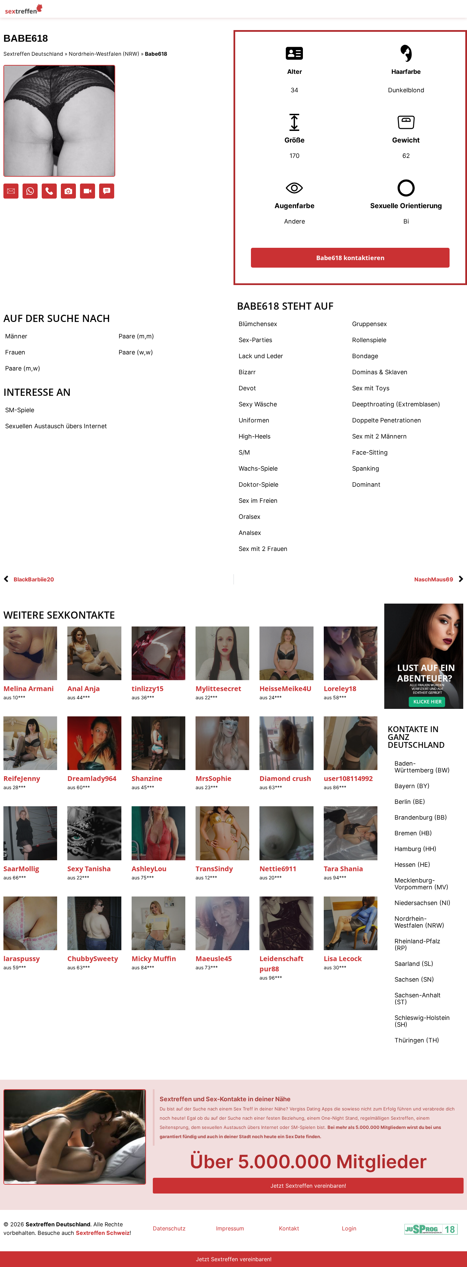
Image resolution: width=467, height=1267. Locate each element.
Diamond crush (285, 778)
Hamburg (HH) (416, 848)
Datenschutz (169, 1228)
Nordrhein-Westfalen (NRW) (104, 54)
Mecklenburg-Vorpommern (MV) (422, 884)
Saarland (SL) (414, 963)
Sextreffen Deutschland (33, 54)
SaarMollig (21, 868)
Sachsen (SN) (414, 979)
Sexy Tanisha (89, 868)
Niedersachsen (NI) (423, 902)
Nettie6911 (277, 868)
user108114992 (348, 778)
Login (349, 1228)
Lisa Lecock (343, 958)
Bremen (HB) (413, 833)
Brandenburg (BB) (421, 817)
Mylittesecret (218, 688)
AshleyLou (149, 868)
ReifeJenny (21, 778)
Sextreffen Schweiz (103, 1232)
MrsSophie (213, 778)
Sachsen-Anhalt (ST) (418, 999)
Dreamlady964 (91, 778)
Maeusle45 (214, 958)
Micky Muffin (154, 958)
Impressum (230, 1228)
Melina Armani (28, 688)
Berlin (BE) (410, 801)
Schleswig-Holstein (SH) (422, 1021)
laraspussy (21, 958)
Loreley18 (340, 688)
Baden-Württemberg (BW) (422, 767)
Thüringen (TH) (417, 1040)
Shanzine (147, 778)
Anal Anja (83, 688)
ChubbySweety (92, 958)
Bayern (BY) (412, 786)
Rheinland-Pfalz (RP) (417, 945)
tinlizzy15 (147, 688)
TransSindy (214, 868)
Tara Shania (343, 868)
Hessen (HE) (412, 864)
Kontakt (289, 1228)
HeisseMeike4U (285, 688)
